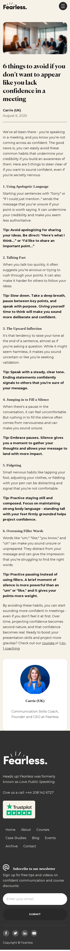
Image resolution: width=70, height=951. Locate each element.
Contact (29, 846)
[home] (15, 6)
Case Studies (16, 838)
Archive (12, 846)
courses (48, 643)
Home (10, 830)
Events (50, 838)
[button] (63, 6)
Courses (42, 830)
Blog (35, 838)
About (26, 830)
